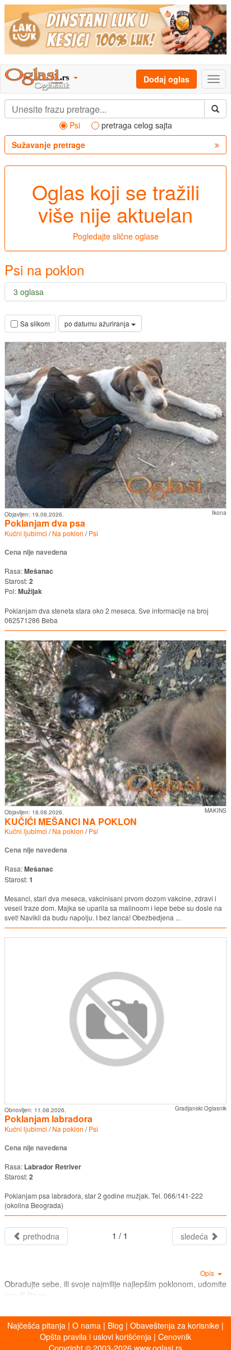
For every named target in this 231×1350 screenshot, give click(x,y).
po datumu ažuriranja (97, 323)
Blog (115, 1325)
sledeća (195, 1236)
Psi (93, 533)
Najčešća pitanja (36, 1325)
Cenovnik (174, 1336)
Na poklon (68, 533)
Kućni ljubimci (25, 533)
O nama (86, 1325)
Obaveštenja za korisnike (174, 1325)
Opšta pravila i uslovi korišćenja (95, 1336)
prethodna (40, 1236)
